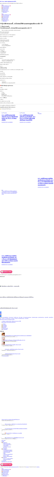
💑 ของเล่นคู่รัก (4, 327)
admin (1, 319)
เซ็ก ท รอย (12, 318)
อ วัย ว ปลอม (20, 317)
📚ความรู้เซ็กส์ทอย (4, 329)
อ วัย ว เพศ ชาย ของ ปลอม (27, 317)
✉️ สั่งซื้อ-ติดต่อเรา (4, 12)
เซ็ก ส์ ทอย (26, 318)
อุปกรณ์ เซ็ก (46, 317)
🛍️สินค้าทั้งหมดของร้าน (5, 474)
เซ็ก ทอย (16, 318)
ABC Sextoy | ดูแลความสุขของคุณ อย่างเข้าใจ (8, 1)
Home (2, 13)
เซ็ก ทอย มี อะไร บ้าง (21, 318)
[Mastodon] (27, 313)
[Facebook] (27, 312)
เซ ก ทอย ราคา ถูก (8, 318)
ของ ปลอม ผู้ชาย (5, 317)
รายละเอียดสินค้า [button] (10, 122)
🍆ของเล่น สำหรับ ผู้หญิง (5, 15)
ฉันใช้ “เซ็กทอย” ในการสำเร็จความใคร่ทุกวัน (9, 322)
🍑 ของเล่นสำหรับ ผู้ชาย (5, 16)
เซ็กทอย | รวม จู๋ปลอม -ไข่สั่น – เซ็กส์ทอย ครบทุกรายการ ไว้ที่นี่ (11, 321)
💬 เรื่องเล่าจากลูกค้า (11, 319)
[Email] (27, 314)
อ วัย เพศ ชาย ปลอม (35, 317)
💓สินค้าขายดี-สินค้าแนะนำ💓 (6, 5)
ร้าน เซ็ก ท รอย (16, 317)
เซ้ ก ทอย (3, 318)
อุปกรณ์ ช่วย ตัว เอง (41, 317)
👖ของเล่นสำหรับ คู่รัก (5, 472)
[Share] (27, 316)
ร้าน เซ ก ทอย (11, 317)
